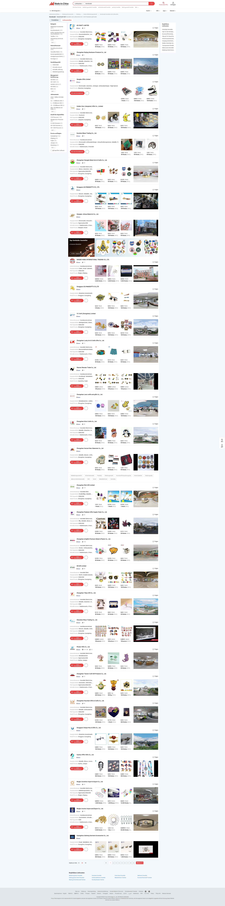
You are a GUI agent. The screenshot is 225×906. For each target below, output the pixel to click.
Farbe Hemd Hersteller (120, 875)
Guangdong (55, 136)
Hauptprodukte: (74, 34)
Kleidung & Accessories (57, 27)
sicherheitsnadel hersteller (104, 7)
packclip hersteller (116, 7)
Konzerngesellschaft (57, 54)
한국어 (125, 893)
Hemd (94, 479)
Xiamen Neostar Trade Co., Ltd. (86, 367)
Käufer (148, 11)
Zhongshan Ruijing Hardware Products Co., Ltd (91, 52)
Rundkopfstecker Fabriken (98, 879)
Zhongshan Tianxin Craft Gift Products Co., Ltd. (91, 674)
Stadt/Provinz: (74, 39)
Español (93, 893)
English (64, 893)
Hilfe (157, 11)
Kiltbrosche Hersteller (168, 48)
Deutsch (99, 893)
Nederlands (136, 893)
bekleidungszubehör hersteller (90, 7)
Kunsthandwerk (56, 30)
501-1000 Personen (57, 128)
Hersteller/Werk (56, 52)
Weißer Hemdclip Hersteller (169, 43)
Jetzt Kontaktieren (77, 43)
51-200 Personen (56, 123)
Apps (164, 11)
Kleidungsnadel (109, 475)
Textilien (54, 36)
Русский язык (118, 893)
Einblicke (141, 891)
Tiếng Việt (158, 893)
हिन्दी (141, 893)
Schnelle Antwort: (74, 66)
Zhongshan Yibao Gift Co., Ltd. (86, 593)
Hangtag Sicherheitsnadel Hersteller (172, 41)
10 (78, 863)
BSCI (53, 89)
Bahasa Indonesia (166, 893)
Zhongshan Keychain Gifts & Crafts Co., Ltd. (90, 701)
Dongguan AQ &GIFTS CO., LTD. (88, 187)
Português (105, 893)
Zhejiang (54, 138)
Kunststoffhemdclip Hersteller (170, 34)
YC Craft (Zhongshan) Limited (86, 314)
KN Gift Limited (81, 566)
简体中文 (70, 893)
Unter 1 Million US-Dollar (57, 97)
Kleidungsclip (148, 475)
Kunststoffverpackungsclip (123, 475)
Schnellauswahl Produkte (131, 891)
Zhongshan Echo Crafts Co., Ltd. (87, 421)
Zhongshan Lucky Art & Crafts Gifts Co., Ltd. (90, 340)
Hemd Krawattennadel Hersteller (171, 38)
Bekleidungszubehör (76, 475)
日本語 (82, 893)
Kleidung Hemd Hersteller (169, 50)
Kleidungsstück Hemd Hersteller (76, 877)
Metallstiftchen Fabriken (120, 877)
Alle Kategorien (56, 11)
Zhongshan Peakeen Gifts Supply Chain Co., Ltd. (92, 512)
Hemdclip (112, 479)
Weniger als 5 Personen (57, 120)
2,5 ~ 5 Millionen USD (57, 101)
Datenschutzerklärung (103, 891)
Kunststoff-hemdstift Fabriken (145, 877)
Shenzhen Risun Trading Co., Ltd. (87, 620)
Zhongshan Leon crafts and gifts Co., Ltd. (90, 394)
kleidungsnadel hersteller (128, 7)
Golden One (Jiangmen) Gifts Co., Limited (90, 106)
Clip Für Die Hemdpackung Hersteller (172, 32)
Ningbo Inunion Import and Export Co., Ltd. (90, 809)
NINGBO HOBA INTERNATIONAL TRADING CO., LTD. (93, 260)
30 (82, 863)
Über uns (77, 891)
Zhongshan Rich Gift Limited (86, 485)
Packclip (99, 475)
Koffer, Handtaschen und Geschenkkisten (57, 33)
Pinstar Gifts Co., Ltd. (83, 647)
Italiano (111, 893)
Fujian (53, 140)
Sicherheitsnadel (89, 475)
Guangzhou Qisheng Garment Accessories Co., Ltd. (93, 836)
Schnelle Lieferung (57, 69)
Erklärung (83, 891)
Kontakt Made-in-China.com (116, 891)
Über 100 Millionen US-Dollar (57, 108)
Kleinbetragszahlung (58, 72)
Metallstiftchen (103, 479)
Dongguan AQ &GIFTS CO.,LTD (88, 286)
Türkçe (152, 893)
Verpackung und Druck (57, 39)
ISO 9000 (54, 86)
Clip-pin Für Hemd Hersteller (169, 36)
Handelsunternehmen (56, 48)
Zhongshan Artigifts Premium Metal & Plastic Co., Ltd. (94, 539)
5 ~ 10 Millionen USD (57, 103)
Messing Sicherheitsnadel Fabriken (77, 879)
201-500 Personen (56, 125)
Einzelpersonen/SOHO (58, 56)
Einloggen (173, 4)
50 (85, 863)
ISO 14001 (55, 82)
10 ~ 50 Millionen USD (57, 105)
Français (87, 893)
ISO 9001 (54, 80)
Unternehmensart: (75, 32)
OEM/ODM (55, 65)
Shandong (55, 145)
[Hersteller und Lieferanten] (58, 3)
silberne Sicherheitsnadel (77, 479)
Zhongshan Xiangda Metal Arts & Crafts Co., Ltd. (92, 160)
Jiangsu (54, 143)
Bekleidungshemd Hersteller (75, 875)
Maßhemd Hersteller (142, 875)
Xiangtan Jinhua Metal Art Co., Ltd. (88, 214)
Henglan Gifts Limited (83, 79)
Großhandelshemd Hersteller (98, 877)
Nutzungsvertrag (92, 891)
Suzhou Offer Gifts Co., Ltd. (85, 755)
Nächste (139, 862)
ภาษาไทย (146, 893)
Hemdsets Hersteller (96, 875)
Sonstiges (54, 59)
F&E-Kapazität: (74, 36)
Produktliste (55, 20)
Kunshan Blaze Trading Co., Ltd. (87, 133)
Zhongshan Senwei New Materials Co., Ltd (90, 448)
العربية (129, 893)
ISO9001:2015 (56, 84)
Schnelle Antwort (57, 67)
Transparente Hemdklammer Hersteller (172, 45)
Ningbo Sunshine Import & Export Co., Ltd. (90, 782)
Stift (88, 479)
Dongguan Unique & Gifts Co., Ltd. (89, 728)
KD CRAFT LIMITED (83, 25)
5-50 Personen (56, 117)
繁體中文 (76, 893)
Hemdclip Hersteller (167, 29)
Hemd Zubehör (138, 475)
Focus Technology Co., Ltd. (111, 896)
